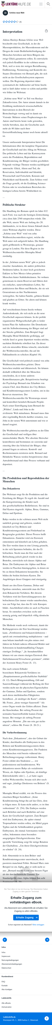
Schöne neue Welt (16, 13)
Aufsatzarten (6, 1007)
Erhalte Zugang (24, 917)
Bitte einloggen (38, 925)
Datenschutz (6, 968)
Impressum (6, 956)
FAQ (3, 982)
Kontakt (5, 986)
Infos (3, 952)
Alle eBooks (6, 1003)
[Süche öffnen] (48, 4)
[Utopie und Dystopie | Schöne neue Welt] (6, 940)
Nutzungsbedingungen (10, 960)
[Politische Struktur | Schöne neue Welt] (45, 940)
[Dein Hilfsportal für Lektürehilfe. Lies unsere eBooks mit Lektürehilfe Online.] (18, 4)
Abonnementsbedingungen (12, 964)
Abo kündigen (7, 989)
